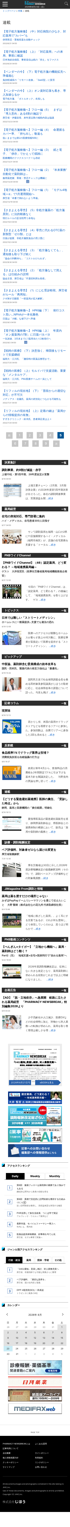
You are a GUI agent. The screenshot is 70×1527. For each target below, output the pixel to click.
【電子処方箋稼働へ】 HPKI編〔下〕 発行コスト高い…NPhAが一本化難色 (34, 314)
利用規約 (39, 1457)
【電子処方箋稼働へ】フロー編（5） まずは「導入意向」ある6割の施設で (32, 113)
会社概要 (7, 1453)
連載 (7, 791)
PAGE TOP (35, 1432)
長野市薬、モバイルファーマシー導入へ (36, 1225)
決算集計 (10, 462)
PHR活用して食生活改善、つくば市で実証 (37, 1214)
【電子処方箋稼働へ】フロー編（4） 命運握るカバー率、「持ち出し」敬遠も (34, 133)
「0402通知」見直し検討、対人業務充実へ (38, 1270)
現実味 (6, 710)
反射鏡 (8, 745)
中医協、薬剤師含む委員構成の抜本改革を (31, 666)
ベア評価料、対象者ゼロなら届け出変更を (29, 852)
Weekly (35, 1176)
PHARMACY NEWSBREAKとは (16, 1443)
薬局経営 (10, 509)
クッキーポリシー (10, 1462)
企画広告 (10, 990)
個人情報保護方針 (10, 1457)
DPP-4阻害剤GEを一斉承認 (30, 1291)
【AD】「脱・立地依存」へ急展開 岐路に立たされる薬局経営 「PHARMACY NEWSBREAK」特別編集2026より (34, 1002)
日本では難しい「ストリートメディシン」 (29, 619)
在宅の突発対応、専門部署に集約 (26, 518)
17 (17, 1343)
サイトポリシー (42, 1453)
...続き (49, 498)
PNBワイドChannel (17, 555)
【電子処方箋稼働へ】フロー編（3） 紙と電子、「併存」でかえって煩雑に (32, 153)
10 (17, 1337)
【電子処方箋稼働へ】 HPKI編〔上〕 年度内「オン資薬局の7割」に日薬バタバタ (32, 334)
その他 (58, 1260)
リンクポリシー (42, 1462)
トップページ (9, 10)
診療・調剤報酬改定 (17, 842)
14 (53, 1337)
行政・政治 (14, 1260)
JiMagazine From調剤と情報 (23, 888)
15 (62, 1337)
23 (8, 1348)
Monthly (54, 1176)
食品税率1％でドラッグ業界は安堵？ (25, 754)
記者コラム (11, 703)
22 (62, 1343)
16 (8, 1343)
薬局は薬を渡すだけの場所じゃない (34, 900)
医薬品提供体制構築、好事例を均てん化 (36, 1236)
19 (35, 1343)
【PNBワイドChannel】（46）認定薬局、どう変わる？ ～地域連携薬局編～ (34, 569)
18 (26, 1343)
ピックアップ (13, 656)
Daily (15, 1176)
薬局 (28, 1260)
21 (53, 1343)
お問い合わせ (41, 1467)
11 (26, 1337)
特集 (20, 10)
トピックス (11, 610)
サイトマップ (9, 1467)
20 (44, 1343)
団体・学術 (43, 1260)
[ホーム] (35, 2)
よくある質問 (41, 1443)
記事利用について (10, 1448)
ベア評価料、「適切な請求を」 (32, 1281)
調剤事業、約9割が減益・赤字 (25, 472)
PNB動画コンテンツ (17, 939)
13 (44, 1337)
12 (35, 1337)
